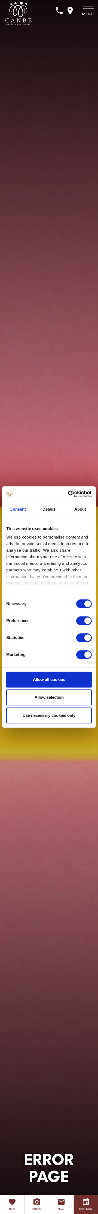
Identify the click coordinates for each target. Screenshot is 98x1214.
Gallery (36, 1209)
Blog (12, 1209)
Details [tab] (49, 509)
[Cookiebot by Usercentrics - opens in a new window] (69, 493)
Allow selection (49, 697)
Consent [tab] (18, 509)
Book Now (85, 1209)
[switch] (84, 620)
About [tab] (80, 509)
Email (61, 1209)
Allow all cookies (49, 679)
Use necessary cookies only (49, 715)
